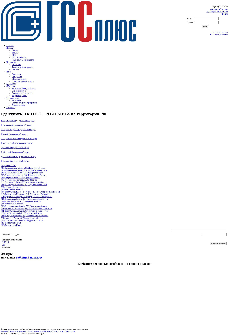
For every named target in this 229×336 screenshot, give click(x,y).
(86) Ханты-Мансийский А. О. (38, 208)
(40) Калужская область (11, 173)
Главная (10, 45)
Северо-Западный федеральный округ (18, 129)
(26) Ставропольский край (48, 192)
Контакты (10, 107)
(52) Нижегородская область (35, 199)
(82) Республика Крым (11, 225)
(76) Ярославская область (12, 180)
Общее (15, 50)
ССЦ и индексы (19, 57)
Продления (17, 76)
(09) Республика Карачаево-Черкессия (18, 192)
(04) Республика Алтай (11, 211)
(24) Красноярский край (31, 213)
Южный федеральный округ (14, 134)
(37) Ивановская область (36, 170)
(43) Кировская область (11, 199)
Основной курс (19, 91)
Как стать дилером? (219, 34)
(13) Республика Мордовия (13, 194)
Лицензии (16, 74)
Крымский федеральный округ (15, 161)
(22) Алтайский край (10, 213)
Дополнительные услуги (23, 81)
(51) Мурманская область (36, 185)
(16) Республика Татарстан (38, 194)
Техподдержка (12, 98)
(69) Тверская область (11, 177)
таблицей (22, 257)
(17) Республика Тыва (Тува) (35, 211)
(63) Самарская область (30, 201)
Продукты (11, 62)
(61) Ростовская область (12, 189)
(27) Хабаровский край (11, 220)
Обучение (10, 86)
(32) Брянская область (35, 168)
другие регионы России (217, 11)
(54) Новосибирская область (35, 216)
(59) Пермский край (10, 201)
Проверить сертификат (22, 93)
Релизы (15, 53)
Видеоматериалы (19, 95)
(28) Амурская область (32, 220)
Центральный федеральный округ (16, 125)
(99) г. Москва (30, 180)
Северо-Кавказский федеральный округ (19, 138)
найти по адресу (27, 120)
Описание (16, 64)
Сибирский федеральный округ (15, 152)
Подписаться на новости (23, 60)
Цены (9, 72)
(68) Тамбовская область (35, 175)
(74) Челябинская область (12, 208)
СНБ (14, 55)
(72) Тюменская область (36, 206)
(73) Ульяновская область (12, 204)
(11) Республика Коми (11, 182)
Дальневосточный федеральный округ (18, 156)
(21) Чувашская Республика (39, 196)
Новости (10, 48)
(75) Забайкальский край (31, 218)
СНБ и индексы (19, 79)
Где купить (11, 84)
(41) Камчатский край (11, 223)
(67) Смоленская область (12, 175)
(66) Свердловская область (13, 206)
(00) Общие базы (8, 165)
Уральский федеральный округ (15, 147)
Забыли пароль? (220, 32)
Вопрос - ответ (18, 105)
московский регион (219, 9)
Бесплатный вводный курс (24, 88)
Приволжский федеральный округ (16, 143)
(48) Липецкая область (33, 173)
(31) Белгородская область (13, 168)
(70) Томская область (10, 218)
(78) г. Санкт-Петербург (11, 187)
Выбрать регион (8, 120)
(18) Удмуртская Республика (14, 196)
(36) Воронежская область (13, 170)
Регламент (16, 100)
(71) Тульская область (30, 177)
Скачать (15, 69)
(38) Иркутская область (11, 216)
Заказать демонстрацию (22, 67)
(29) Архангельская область (33, 182)
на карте (36, 257)
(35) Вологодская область (12, 185)
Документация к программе (24, 103)
